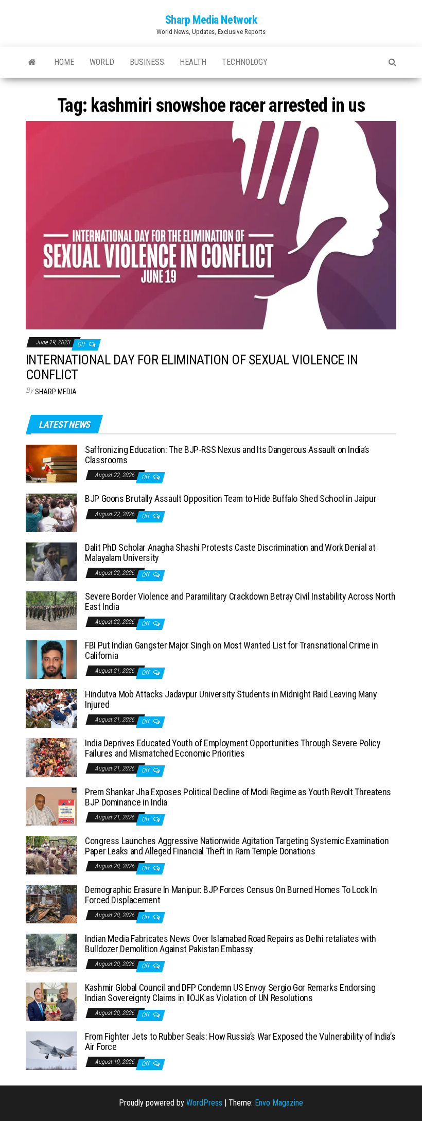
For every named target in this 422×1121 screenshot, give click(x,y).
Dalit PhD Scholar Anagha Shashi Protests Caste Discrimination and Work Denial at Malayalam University (230, 552)
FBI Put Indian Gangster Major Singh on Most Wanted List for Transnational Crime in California (231, 650)
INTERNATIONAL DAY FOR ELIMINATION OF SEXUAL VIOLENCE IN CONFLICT (192, 367)
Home (64, 62)
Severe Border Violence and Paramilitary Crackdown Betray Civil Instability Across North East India (240, 601)
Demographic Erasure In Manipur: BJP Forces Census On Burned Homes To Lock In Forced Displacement (231, 894)
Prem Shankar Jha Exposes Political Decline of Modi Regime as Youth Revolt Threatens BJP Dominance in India (238, 797)
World (102, 62)
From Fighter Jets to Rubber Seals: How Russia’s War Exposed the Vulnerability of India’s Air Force (240, 1041)
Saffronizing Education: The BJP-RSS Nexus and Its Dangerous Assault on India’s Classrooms (227, 454)
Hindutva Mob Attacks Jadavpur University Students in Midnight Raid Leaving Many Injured (231, 699)
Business (147, 62)
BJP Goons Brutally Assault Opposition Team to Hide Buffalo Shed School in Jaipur (230, 498)
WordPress (204, 1103)
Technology (245, 62)
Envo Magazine (279, 1103)
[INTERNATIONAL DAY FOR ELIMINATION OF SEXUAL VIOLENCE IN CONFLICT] (211, 225)
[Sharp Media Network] (32, 62)
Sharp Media (56, 392)
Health (193, 62)
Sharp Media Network (211, 19)
